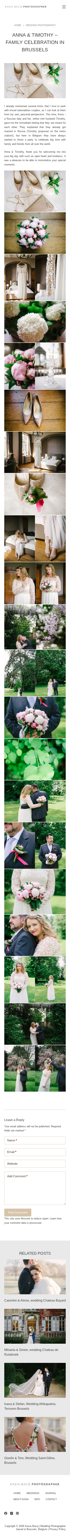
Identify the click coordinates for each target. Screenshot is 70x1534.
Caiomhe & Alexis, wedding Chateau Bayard (35, 1300)
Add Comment (17, 1176)
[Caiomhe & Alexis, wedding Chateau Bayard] (35, 1276)
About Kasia (21, 1499)
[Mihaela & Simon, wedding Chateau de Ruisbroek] (35, 1326)
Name (12, 1140)
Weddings (32, 1493)
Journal (50, 1493)
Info (37, 1499)
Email (11, 1152)
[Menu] (64, 7)
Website (12, 1163)
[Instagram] (11, 1513)
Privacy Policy (57, 1529)
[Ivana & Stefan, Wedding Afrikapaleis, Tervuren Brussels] (35, 1380)
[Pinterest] (17, 1513)
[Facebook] (5, 1513)
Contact (51, 1499)
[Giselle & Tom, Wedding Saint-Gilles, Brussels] (35, 1434)
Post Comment (17, 1212)
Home (17, 1493)
